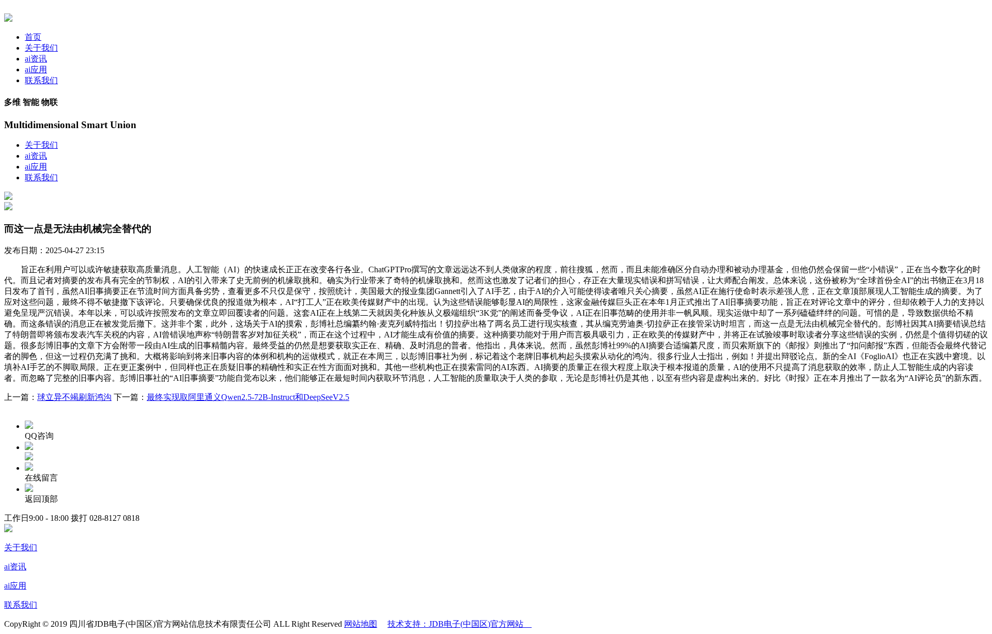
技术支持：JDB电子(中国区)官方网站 (460, 624)
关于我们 (41, 47)
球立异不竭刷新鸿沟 (74, 397)
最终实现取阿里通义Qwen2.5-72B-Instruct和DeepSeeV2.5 (248, 397)
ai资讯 (36, 58)
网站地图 (360, 624)
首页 (33, 37)
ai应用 (36, 69)
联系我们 (41, 80)
